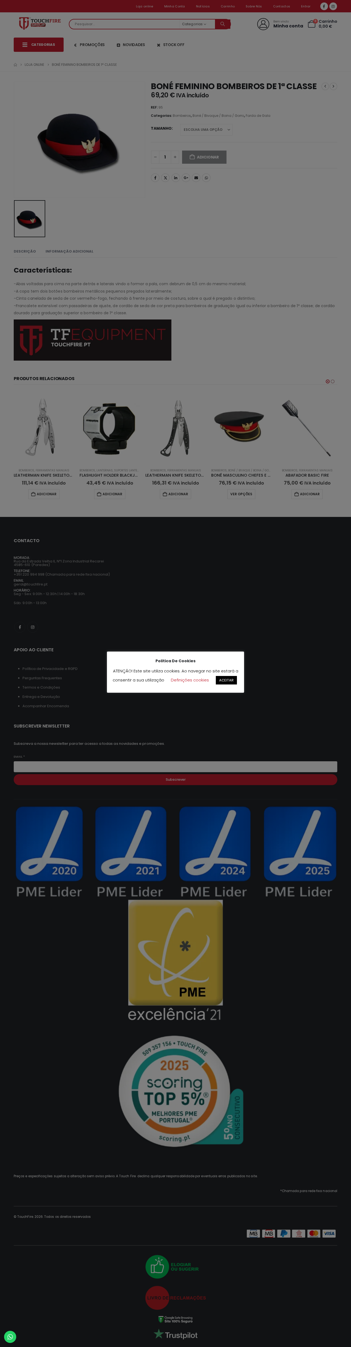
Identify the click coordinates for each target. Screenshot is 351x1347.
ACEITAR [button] (226, 680)
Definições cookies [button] (190, 680)
